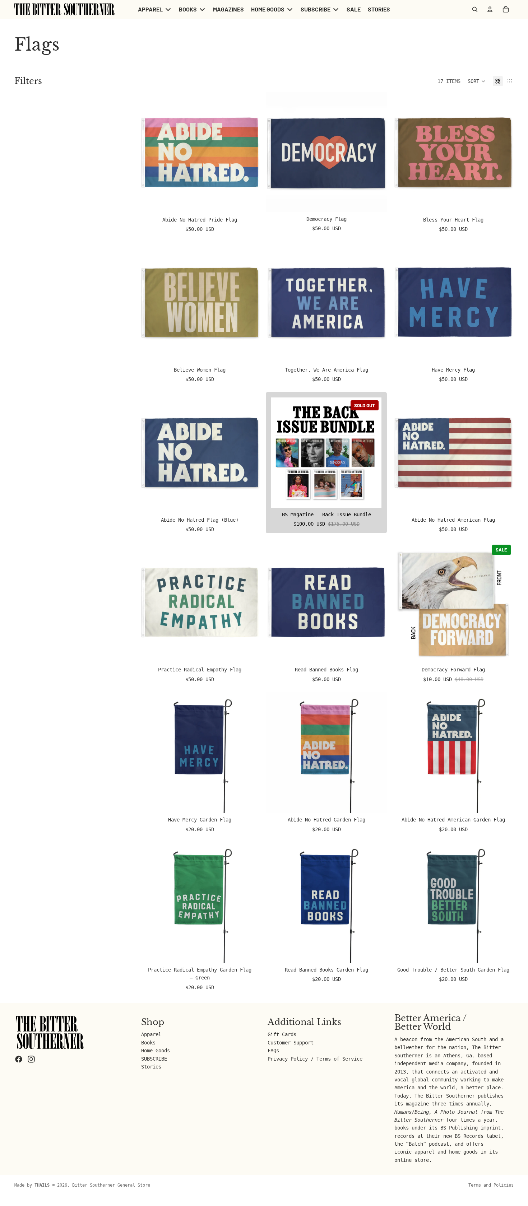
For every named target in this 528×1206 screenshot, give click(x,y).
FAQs (273, 1050)
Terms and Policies (491, 1185)
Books (148, 1042)
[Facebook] (18, 1059)
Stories (151, 1067)
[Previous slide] (150, 152)
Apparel (151, 1034)
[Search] (475, 9)
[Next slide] (249, 152)
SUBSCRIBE (154, 1058)
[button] (477, 81)
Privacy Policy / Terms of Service (315, 1058)
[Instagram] (31, 1059)
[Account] (490, 9)
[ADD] (249, 201)
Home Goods (155, 1050)
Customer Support (291, 1042)
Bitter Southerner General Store (111, 1185)
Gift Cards (282, 1034)
